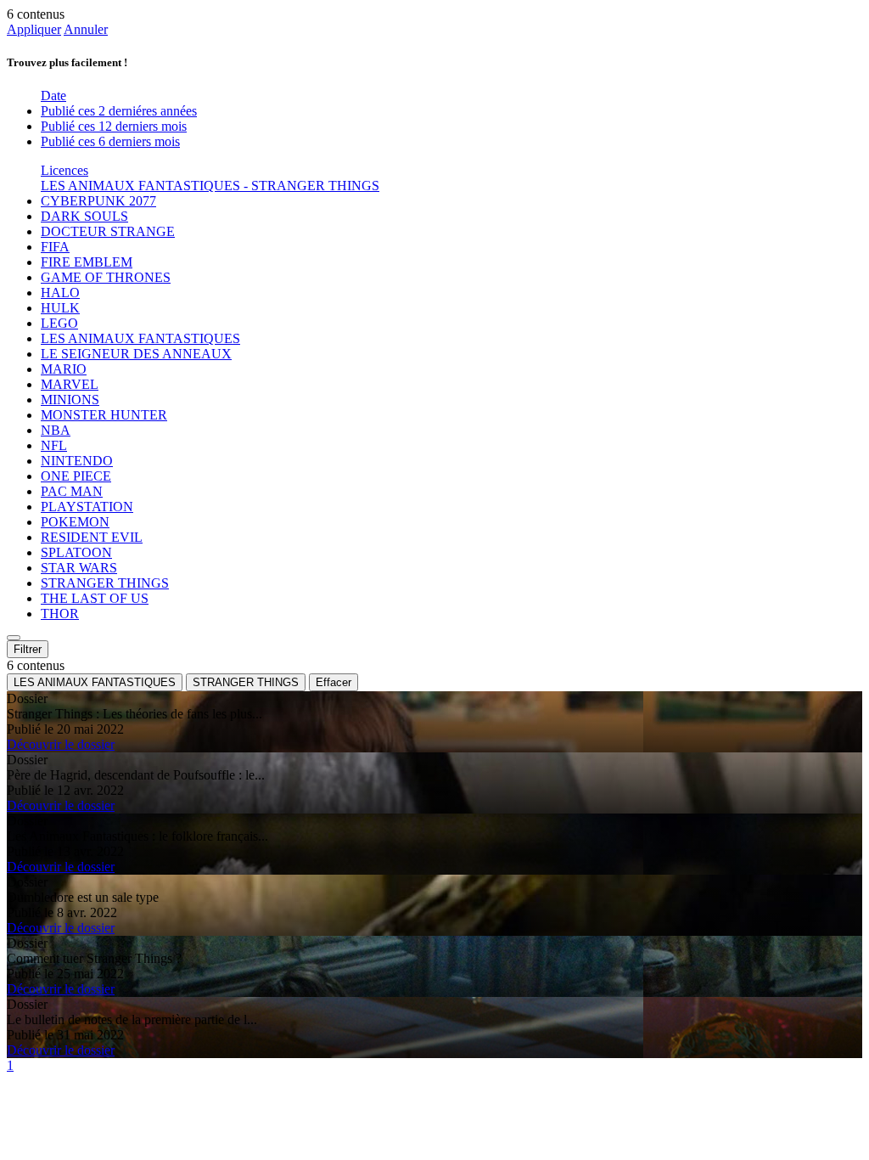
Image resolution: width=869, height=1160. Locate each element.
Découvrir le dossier (61, 744)
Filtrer (28, 649)
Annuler (86, 29)
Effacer (333, 682)
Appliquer (34, 29)
